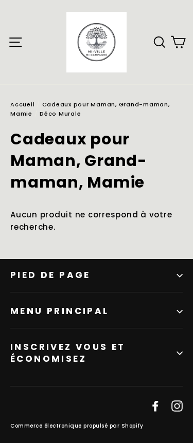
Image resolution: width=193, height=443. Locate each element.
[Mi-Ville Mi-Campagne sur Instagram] (177, 405)
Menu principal (59, 311)
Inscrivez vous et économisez (68, 353)
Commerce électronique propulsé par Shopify (76, 426)
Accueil (22, 104)
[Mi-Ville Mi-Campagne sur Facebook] (155, 405)
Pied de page (50, 275)
